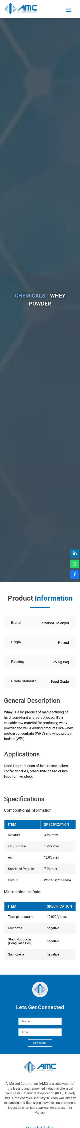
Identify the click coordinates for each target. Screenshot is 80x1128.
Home (9, 32)
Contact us (17, 102)
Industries (12, 66)
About (9, 44)
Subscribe (39, 1043)
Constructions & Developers (27, 89)
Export (9, 78)
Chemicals (12, 55)
